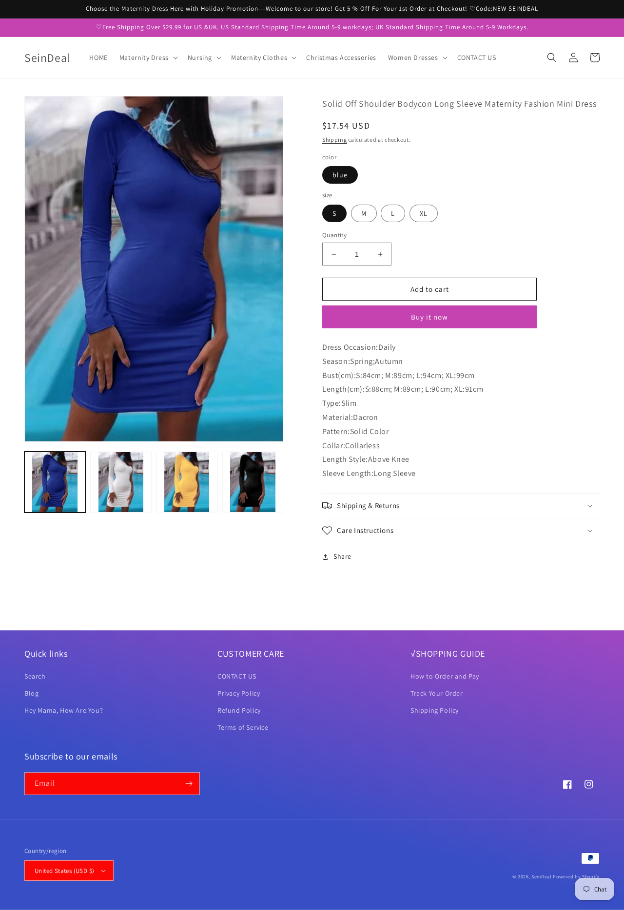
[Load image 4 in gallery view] (252, 482)
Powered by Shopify (576, 876)
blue (340, 175)
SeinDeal (541, 876)
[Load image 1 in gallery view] (54, 482)
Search (35, 676)
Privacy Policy (238, 693)
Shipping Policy (434, 710)
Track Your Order (436, 693)
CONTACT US (236, 676)
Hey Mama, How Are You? (63, 710)
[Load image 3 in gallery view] (186, 482)
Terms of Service (243, 727)
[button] (148, 57)
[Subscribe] (188, 783)
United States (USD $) (64, 871)
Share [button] (342, 556)
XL (424, 213)
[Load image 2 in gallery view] (120, 482)
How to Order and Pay (444, 676)
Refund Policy (239, 710)
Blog (31, 693)
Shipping (334, 139)
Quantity (334, 235)
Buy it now (429, 317)
